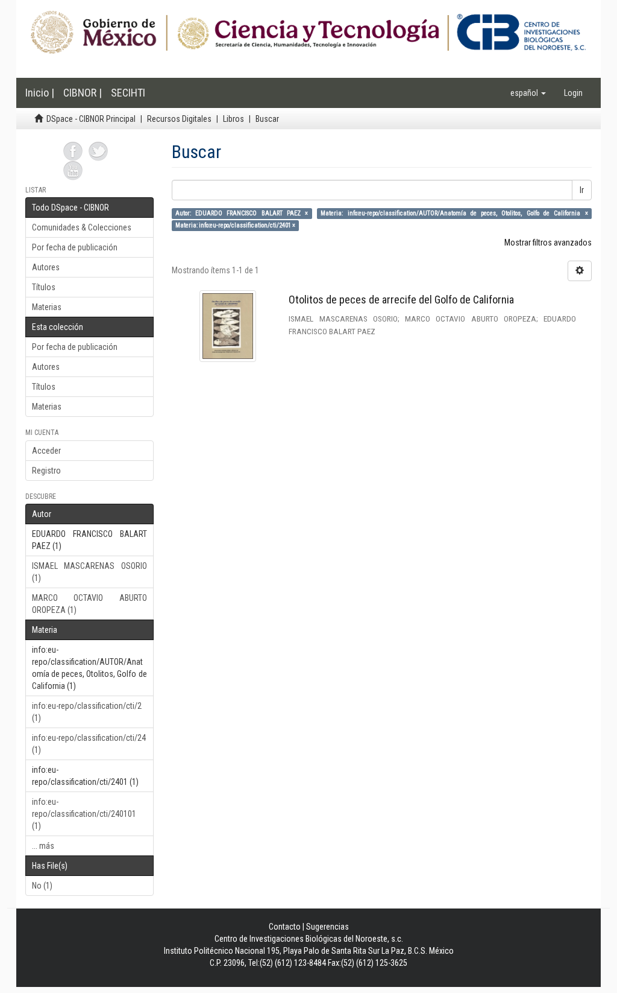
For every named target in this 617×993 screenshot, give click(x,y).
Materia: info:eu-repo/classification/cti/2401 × (235, 225)
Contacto (285, 926)
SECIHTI (128, 92)
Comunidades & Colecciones (81, 227)
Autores (46, 267)
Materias (46, 307)
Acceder (46, 450)
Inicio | (39, 92)
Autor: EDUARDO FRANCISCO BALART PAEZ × (241, 213)
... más (43, 846)
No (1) (42, 885)
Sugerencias (327, 926)
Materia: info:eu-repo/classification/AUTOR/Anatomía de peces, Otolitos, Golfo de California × (454, 213)
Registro (46, 470)
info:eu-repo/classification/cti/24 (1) (89, 744)
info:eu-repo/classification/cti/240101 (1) (84, 814)
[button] (528, 93)
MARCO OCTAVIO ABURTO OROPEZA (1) (89, 604)
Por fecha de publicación (74, 247)
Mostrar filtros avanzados (548, 242)
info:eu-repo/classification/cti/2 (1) (87, 712)
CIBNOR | (82, 92)
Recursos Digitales (179, 119)
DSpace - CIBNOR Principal (91, 119)
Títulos (43, 287)
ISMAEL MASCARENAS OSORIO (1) (89, 572)
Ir (582, 190)
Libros (233, 119)
